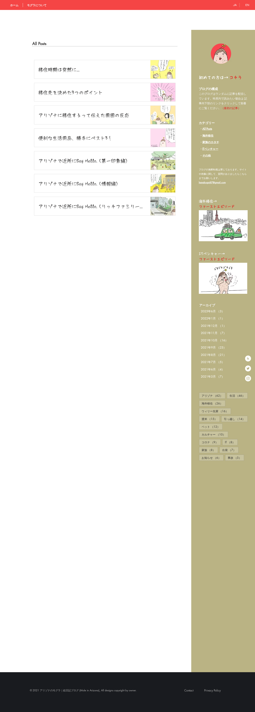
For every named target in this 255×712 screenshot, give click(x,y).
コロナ (211, 442)
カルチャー (215, 434)
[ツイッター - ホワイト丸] (248, 368)
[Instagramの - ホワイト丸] (248, 378)
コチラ (235, 77)
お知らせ (213, 458)
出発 (230, 450)
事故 (236, 458)
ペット (212, 427)
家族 (210, 450)
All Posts (207, 129)
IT (231, 442)
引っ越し (236, 419)
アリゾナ (213, 396)
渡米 (211, 419)
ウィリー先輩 (216, 411)
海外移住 (208, 135)
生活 (239, 396)
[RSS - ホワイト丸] (248, 358)
